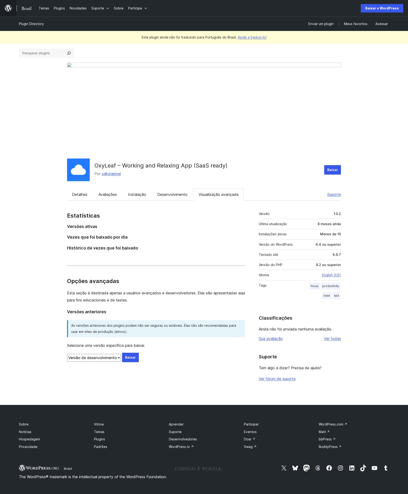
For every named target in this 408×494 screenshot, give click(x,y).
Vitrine (99, 424)
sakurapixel (111, 173)
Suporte (334, 194)
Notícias (25, 432)
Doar (249, 439)
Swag (250, 447)
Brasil (68, 468)
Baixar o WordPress (382, 8)
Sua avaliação (271, 338)
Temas (99, 432)
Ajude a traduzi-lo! (252, 37)
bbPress (327, 439)
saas (326, 295)
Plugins (99, 439)
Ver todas (332, 338)
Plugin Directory (31, 24)
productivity (330, 286)
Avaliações (107, 194)
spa (336, 295)
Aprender (176, 424)
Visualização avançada (218, 194)
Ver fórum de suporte (277, 378)
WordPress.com (333, 424)
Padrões (100, 447)
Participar (251, 424)
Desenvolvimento (172, 194)
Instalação (137, 194)
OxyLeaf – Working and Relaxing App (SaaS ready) (161, 165)
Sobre (24, 424)
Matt (324, 432)
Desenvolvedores (183, 439)
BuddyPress (330, 447)
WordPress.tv (181, 447)
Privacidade (28, 447)
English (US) (331, 275)
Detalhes (79, 194)
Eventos (250, 432)
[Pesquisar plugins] (69, 53)
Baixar (332, 170)
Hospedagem (29, 439)
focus (315, 286)
